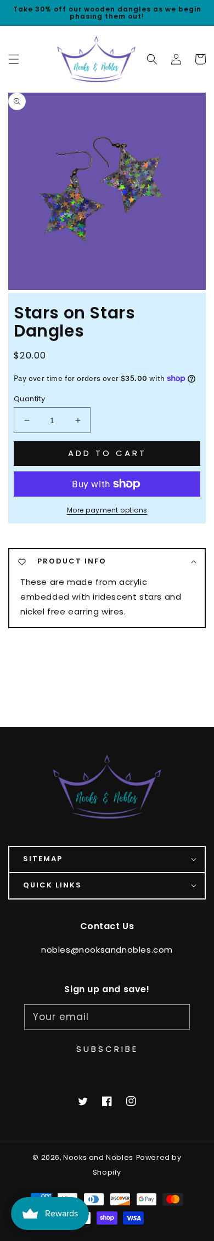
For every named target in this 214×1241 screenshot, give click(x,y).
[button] (152, 59)
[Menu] (14, 59)
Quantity (29, 399)
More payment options (107, 510)
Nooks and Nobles (98, 1157)
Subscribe (107, 1049)
